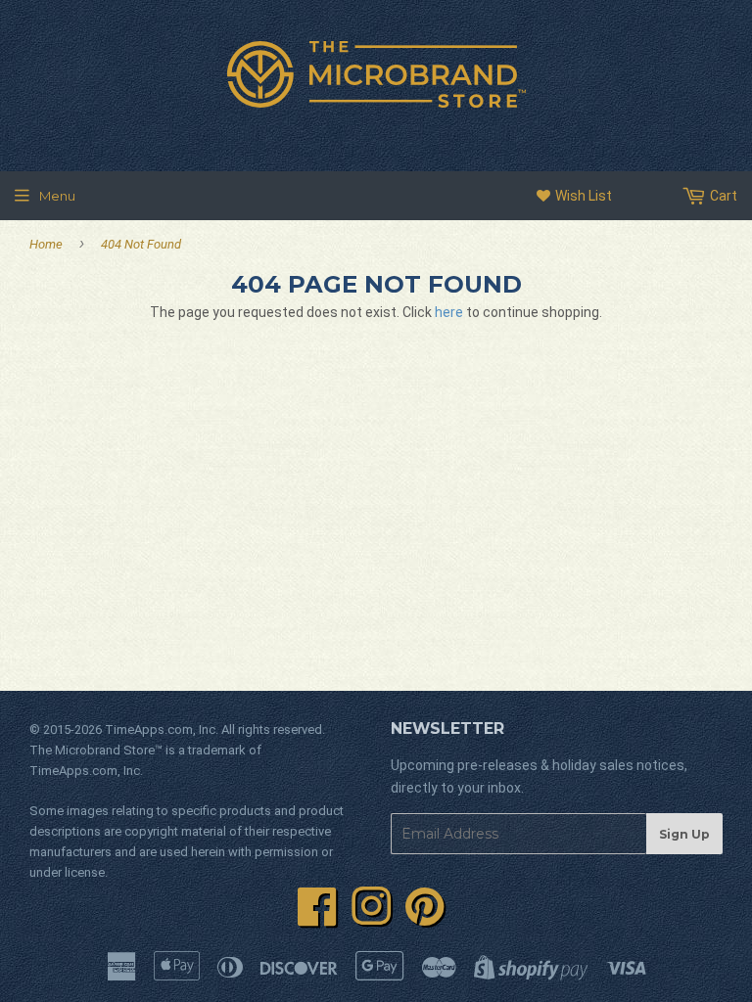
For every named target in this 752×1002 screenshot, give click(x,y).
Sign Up (684, 834)
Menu (57, 196)
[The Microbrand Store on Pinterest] (425, 918)
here (449, 312)
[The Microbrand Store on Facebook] (317, 918)
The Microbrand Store (92, 750)
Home (46, 244)
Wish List (582, 196)
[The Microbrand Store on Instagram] (371, 918)
